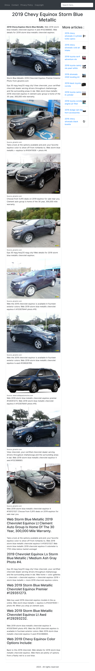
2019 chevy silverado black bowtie (71, 121)
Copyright (39, 5)
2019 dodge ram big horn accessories (74, 111)
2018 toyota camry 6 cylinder (73, 93)
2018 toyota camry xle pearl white (73, 66)
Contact (15, 5)
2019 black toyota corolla (73, 84)
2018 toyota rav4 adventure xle (72, 57)
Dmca (7, 5)
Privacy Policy (27, 5)
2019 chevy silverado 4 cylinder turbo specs (73, 36)
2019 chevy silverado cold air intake (72, 48)
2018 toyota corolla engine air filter (73, 102)
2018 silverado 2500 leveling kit (72, 75)
